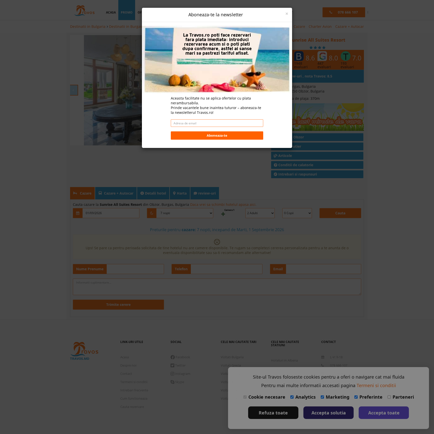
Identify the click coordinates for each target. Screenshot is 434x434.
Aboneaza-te (217, 135)
